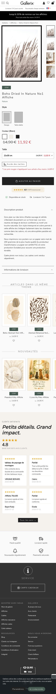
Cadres (3, 615)
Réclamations (33, 659)
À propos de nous (34, 607)
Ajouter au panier (30, 181)
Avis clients (32, 611)
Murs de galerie (7, 607)
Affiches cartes (6, 624)
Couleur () (8, 131)
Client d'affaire (33, 654)
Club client (32, 650)
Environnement (33, 620)
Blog (3, 637)
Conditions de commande (10, 646)
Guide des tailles (15, 164)
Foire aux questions (35, 646)
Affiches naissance (8, 620)
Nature (5, 101)
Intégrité (4, 654)
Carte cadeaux (30, 588)
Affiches (4, 611)
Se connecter (32, 637)
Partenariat (32, 615)
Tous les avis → (28, 520)
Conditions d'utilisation (9, 650)
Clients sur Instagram (9, 641)
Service (30, 641)
